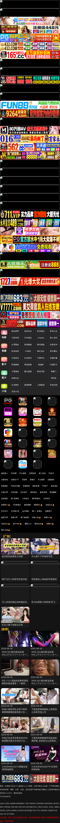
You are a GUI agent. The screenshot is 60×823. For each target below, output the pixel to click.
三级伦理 (15, 337)
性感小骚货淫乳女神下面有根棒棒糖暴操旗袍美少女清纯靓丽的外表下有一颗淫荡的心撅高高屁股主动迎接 (14, 713)
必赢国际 (51, 479)
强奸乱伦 (28, 331)
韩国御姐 (28, 344)
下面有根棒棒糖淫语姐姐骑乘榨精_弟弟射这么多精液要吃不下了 (44, 740)
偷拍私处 (33, 492)
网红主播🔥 (5, 530)
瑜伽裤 (41, 364)
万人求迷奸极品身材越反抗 (14, 601)
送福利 (24, 479)
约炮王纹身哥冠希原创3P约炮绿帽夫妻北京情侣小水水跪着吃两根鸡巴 (15, 740)
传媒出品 (15, 378)
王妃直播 (14, 492)
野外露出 (53, 351)
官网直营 (32, 473)
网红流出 (41, 351)
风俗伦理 (53, 385)
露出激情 (28, 371)
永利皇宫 (46, 498)
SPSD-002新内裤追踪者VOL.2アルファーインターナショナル (43, 654)
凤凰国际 (4, 486)
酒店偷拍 (54, 486)
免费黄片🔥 (38, 505)
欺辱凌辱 (15, 351)
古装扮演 (15, 358)
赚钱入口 (28, 523)
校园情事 (28, 385)
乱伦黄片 (24, 492)
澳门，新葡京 (37, 511)
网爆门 (53, 371)
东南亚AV (53, 344)
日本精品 (28, 337)
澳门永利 (42, 473)
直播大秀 (14, 517)
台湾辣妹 (15, 344)
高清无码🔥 (38, 523)
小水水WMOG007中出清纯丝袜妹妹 (44, 768)
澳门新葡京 (15, 498)
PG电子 (51, 473)
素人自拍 (53, 337)
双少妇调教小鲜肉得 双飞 (43, 601)
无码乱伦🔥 (49, 505)
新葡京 (32, 479)
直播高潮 (26, 486)
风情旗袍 (15, 364)
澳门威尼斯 (25, 517)
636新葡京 (17, 505)
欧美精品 (41, 331)
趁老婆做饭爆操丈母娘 (12, 556)
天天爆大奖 (15, 511)
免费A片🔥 (48, 517)
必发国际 (4, 498)
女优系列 (28, 358)
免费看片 (48, 511)
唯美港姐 (41, 344)
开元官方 (4, 511)
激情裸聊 (27, 505)
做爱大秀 (4, 517)
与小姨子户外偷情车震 (42, 556)
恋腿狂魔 (53, 358)
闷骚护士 (53, 364)
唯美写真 (41, 371)
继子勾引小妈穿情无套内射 (14, 579)
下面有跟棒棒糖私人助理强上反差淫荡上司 (44, 710)
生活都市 (15, 385)
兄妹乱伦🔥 (5, 523)
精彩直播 (36, 486)
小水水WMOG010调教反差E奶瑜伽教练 (15, 768)
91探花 (28, 351)
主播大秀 (4, 492)
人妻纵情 (41, 385)
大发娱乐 (25, 498)
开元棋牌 (22, 473)
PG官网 (14, 473)
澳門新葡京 (36, 498)
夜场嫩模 (53, 492)
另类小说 (15, 391)
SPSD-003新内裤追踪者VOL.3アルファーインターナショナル (14, 654)
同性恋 (53, 378)
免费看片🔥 (5, 505)
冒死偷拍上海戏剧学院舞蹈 (44, 579)
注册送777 (15, 479)
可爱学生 (41, 358)
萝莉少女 (53, 331)
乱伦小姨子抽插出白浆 (12, 624)
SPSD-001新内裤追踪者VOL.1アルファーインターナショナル (43, 683)
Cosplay (41, 337)
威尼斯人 (4, 473)
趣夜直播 (43, 492)
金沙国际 (25, 511)
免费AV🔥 (50, 523)
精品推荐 (15, 331)
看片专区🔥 (17, 523)
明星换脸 (28, 364)
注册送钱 (4, 479)
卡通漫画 (15, 371)
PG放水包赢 (15, 486)
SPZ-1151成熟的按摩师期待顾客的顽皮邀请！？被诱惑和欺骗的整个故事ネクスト (15, 683)
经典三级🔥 (36, 517)
